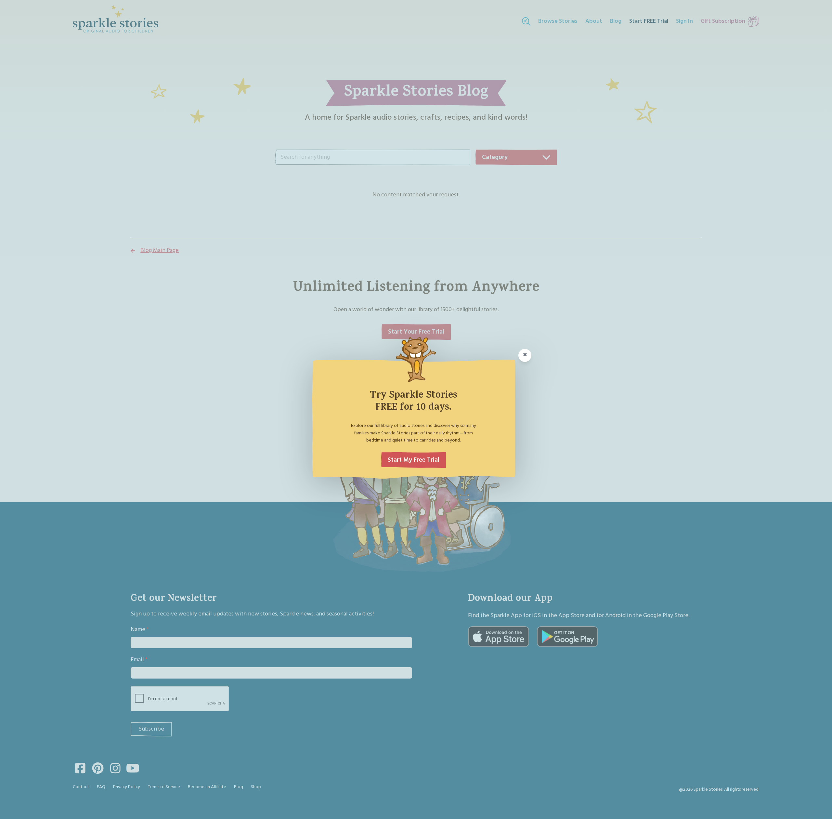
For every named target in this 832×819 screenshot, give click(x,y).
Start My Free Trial (413, 460)
